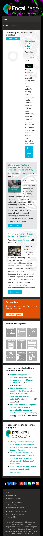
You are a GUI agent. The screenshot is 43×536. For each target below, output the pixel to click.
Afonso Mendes (22, 240)
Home (5, 25)
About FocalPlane (14, 498)
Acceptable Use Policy (16, 507)
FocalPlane (29, 55)
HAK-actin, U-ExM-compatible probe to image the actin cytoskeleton (23, 469)
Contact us (12, 495)
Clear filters (13, 38)
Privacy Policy (13, 505)
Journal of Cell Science (16, 514)
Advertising (12, 517)
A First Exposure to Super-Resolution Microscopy (21, 235)
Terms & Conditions (15, 502)
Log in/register (14, 314)
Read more (29, 152)
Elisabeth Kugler (22, 173)
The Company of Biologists (18, 511)
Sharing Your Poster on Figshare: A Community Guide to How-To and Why (20, 167)
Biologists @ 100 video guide (30, 45)
